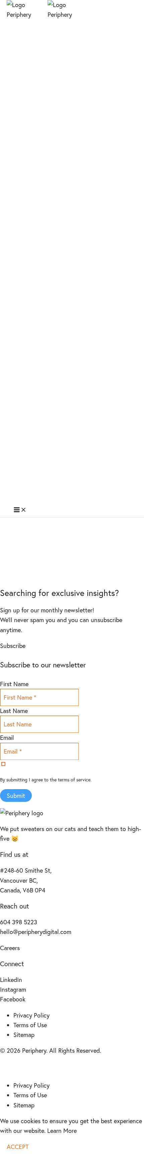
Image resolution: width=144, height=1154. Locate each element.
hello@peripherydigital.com (35, 932)
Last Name (14, 711)
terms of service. (74, 779)
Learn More (62, 1130)
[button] (12, 646)
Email (7, 737)
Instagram (13, 989)
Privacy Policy (31, 1015)
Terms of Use (30, 1025)
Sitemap (23, 1035)
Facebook (12, 999)
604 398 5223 (18, 922)
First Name (14, 684)
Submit (16, 795)
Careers (10, 948)
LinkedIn (11, 980)
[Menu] (6, 1068)
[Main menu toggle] (20, 510)
